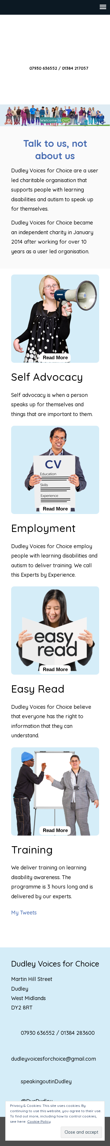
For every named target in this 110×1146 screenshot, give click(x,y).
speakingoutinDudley (46, 1081)
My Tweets (24, 912)
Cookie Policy (39, 1121)
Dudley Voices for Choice (55, 38)
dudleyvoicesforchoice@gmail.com (53, 1058)
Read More (55, 357)
